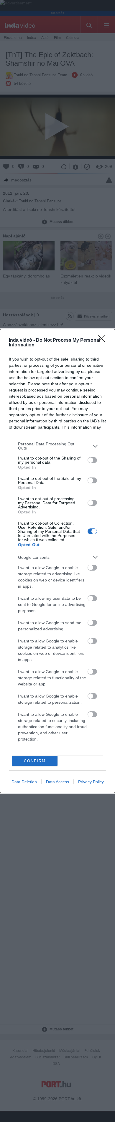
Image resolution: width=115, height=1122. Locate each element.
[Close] (103, 340)
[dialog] (57, 561)
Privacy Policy (91, 781)
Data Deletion (24, 781)
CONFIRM (35, 761)
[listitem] (57, 446)
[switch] (92, 460)
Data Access (57, 781)
